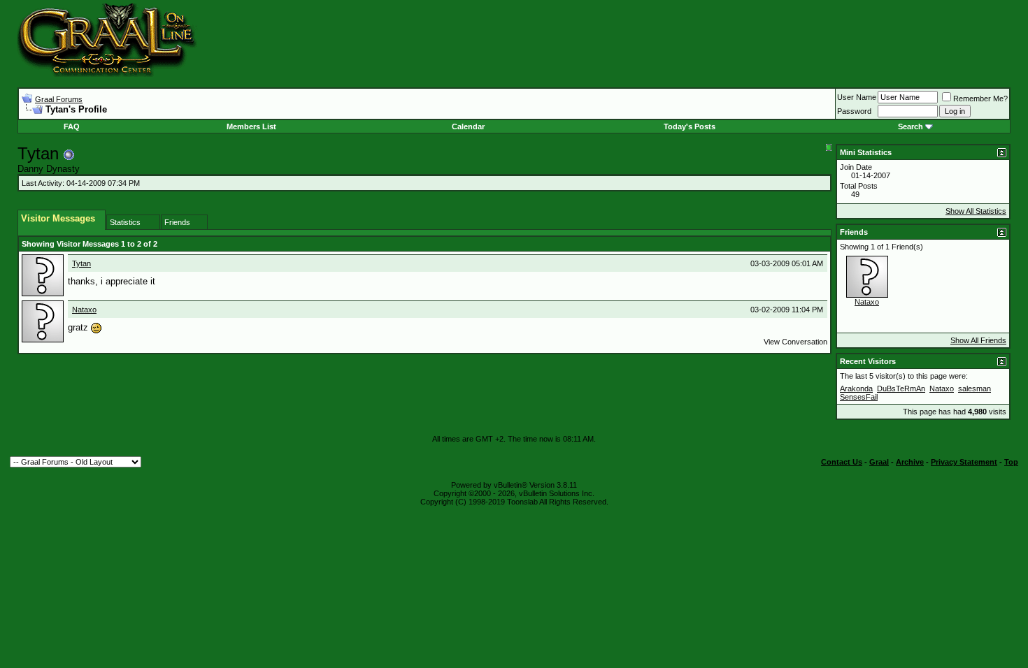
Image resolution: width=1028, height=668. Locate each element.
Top (1011, 462)
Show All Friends (978, 340)
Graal (879, 462)
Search (910, 126)
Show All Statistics (975, 211)
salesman (974, 388)
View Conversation (795, 341)
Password (854, 111)
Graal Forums (59, 99)
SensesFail (859, 397)
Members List (251, 126)
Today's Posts (689, 126)
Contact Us (841, 462)
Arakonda (856, 388)
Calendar (468, 126)
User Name (856, 97)
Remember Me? (980, 98)
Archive (910, 462)
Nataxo (84, 309)
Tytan (81, 263)
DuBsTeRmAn (901, 388)
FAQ (72, 126)
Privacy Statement (964, 462)
